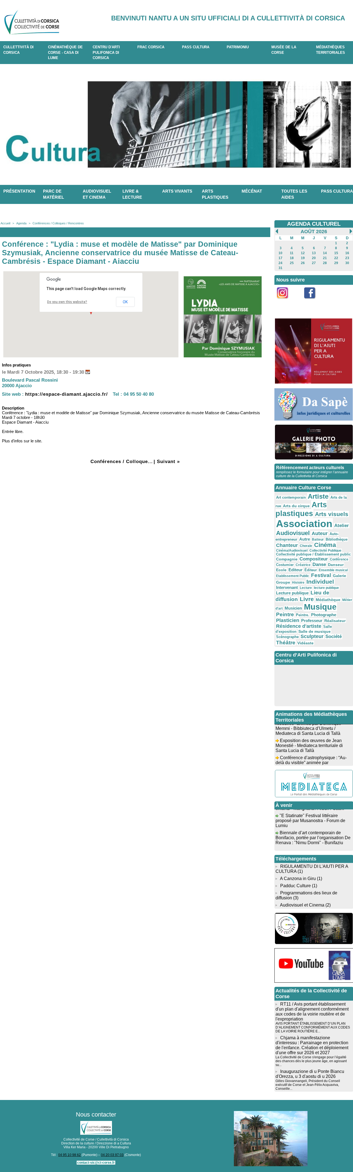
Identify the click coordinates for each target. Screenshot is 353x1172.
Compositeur (313, 559)
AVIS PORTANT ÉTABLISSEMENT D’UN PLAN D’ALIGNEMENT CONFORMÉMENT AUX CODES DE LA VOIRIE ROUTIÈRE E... (313, 1027)
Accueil (5, 223)
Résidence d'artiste (298, 626)
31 (280, 268)
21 (325, 258)
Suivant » (168, 461)
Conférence (339, 559)
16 (347, 253)
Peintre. (302, 615)
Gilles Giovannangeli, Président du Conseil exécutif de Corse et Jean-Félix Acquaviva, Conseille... (308, 1085)
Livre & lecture (132, 194)
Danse (319, 564)
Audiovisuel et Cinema (302, 905)
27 (314, 263)
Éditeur (310, 570)
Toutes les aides (294, 194)
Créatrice (303, 565)
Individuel (320, 581)
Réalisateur (335, 620)
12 (303, 253)
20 (314, 258)
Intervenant (287, 587)
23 (347, 258)
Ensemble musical (333, 570)
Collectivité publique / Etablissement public (313, 554)
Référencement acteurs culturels (310, 467)
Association (304, 523)
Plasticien (287, 620)
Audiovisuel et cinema (97, 194)
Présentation (19, 191)
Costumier (285, 565)
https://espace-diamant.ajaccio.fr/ (66, 394)
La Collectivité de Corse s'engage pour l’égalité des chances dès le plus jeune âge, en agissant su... (311, 1061)
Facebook (313, 301)
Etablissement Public (292, 576)
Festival (321, 575)
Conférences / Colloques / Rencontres (58, 223)
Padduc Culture (295, 885)
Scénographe (287, 637)
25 (292, 263)
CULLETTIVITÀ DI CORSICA (18, 50)
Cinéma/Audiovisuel (291, 550)
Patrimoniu (238, 47)
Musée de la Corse (283, 50)
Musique (320, 606)
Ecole (281, 570)
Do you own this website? (67, 302)
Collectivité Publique (325, 550)
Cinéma (325, 544)
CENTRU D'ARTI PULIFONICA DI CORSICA (106, 52)
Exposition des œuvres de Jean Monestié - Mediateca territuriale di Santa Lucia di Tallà (309, 739)
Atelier (341, 525)
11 (291, 253)
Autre (304, 539)
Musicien (293, 608)
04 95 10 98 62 (69, 1155)
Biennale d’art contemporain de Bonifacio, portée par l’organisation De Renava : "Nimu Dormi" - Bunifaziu (313, 831)
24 (280, 263)
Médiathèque (328, 599)
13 (314, 253)
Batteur (318, 539)
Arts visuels (331, 514)
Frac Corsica (150, 47)
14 (325, 253)
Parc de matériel (53, 194)
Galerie (339, 575)
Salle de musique (314, 631)
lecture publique (326, 588)
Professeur (311, 620)
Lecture (306, 588)
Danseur (336, 564)
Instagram (286, 301)
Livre (307, 599)
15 (336, 253)
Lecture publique (292, 593)
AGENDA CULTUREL (314, 224)
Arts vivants (177, 191)
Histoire (298, 582)
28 (325, 263)
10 (280, 253)
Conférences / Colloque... (121, 461)
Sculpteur (312, 636)
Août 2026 (314, 231)
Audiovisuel (293, 533)
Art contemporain (291, 497)
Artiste (318, 496)
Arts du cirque (296, 506)
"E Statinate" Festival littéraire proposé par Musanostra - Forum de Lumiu (310, 814)
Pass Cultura (195, 47)
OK (125, 302)
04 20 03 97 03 (112, 1155)
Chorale (306, 546)
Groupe (283, 582)
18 (292, 258)
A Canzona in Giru (298, 878)
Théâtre (285, 642)
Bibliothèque (336, 539)
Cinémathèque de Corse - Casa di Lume (65, 52)
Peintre (285, 614)
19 (303, 258)
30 (347, 263)
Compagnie (287, 559)
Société (333, 636)
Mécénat (252, 191)
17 (280, 258)
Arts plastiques (215, 194)
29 (336, 263)
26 (303, 263)
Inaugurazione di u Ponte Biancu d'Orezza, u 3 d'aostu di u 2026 (310, 1074)
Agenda (21, 223)
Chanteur (287, 545)
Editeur (295, 569)
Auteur (320, 533)
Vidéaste (305, 643)
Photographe (323, 614)
